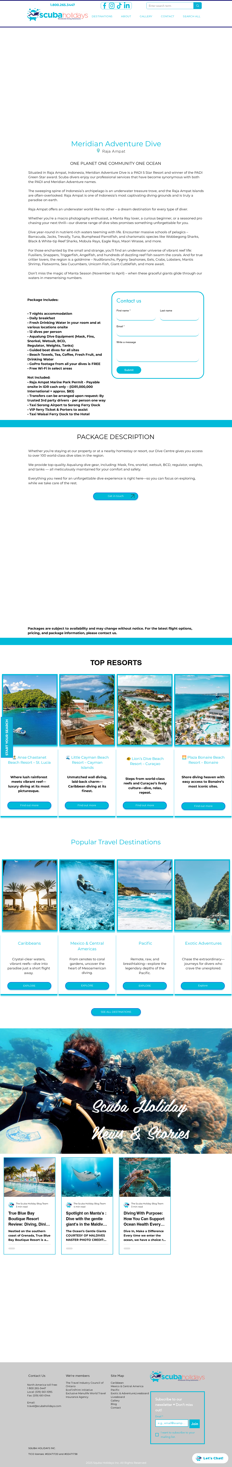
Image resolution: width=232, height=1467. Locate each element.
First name (123, 310)
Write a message (126, 342)
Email (121, 326)
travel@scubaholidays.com (44, 1406)
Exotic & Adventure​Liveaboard (130, 1393)
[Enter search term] (197, 5)
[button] (29, 805)
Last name (166, 310)
